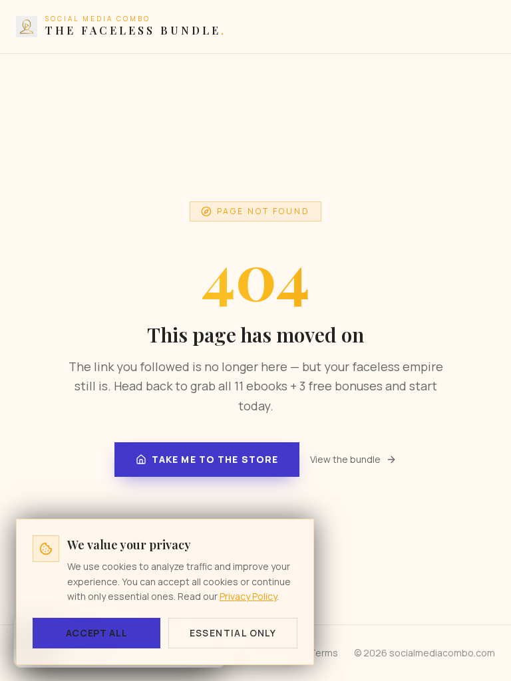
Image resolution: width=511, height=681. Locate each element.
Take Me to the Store (215, 459)
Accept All (97, 632)
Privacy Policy (248, 596)
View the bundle (345, 459)
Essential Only (233, 632)
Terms (323, 652)
